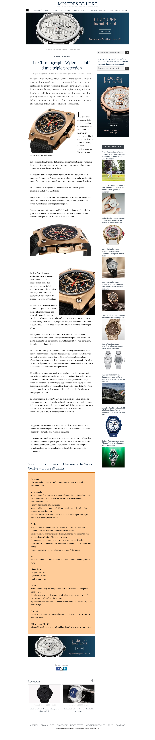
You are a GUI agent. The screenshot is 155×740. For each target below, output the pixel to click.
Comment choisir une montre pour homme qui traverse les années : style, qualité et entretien (113, 188)
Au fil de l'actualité (71, 10)
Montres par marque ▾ (53, 10)
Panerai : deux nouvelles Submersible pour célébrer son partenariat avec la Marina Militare (113, 378)
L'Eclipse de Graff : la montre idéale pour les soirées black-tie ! (44, 710)
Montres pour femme (89, 10)
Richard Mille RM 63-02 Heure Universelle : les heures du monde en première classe (113, 220)
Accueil (48, 49)
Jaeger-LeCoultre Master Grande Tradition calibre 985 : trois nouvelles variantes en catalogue (113, 285)
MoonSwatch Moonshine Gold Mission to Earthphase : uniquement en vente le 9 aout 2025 (113, 411)
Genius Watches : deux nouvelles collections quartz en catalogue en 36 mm (112, 346)
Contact (120, 725)
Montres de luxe (77, 3)
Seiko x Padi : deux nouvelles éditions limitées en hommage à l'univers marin (113, 443)
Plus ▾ (124, 10)
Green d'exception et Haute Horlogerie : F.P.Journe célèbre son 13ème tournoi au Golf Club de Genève (113, 155)
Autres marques (74, 49)
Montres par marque (60, 49)
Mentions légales (96, 725)
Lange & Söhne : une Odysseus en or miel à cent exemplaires (113, 316)
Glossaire (62, 725)
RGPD (111, 725)
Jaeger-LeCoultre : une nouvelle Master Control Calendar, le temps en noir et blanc (113, 252)
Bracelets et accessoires (109, 10)
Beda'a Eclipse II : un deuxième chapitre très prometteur (79, 710)
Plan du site (48, 725)
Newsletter (77, 725)
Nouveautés (38, 10)
